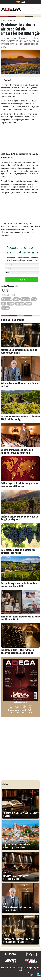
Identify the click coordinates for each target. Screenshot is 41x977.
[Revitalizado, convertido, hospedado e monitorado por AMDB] (39, 974)
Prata (34, 299)
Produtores (25, 299)
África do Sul (7, 299)
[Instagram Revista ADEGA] (7, 290)
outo (3, 303)
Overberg (5, 308)
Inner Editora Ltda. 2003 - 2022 (11, 968)
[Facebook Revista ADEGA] (3, 290)
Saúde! (21, 279)
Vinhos (16, 299)
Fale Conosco (26, 968)
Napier (28, 303)
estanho (11, 303)
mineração (20, 303)
